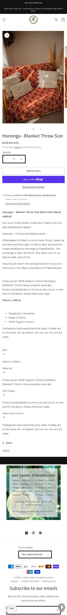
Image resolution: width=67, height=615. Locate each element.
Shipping (17, 147)
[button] (3, 19)
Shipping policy (49, 581)
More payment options (33, 187)
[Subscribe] (56, 610)
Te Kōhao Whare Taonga (32, 577)
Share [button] (9, 442)
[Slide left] (26, 129)
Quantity (6, 152)
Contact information (30, 581)
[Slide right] (40, 129)
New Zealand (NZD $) (32, 554)
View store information (17, 203)
